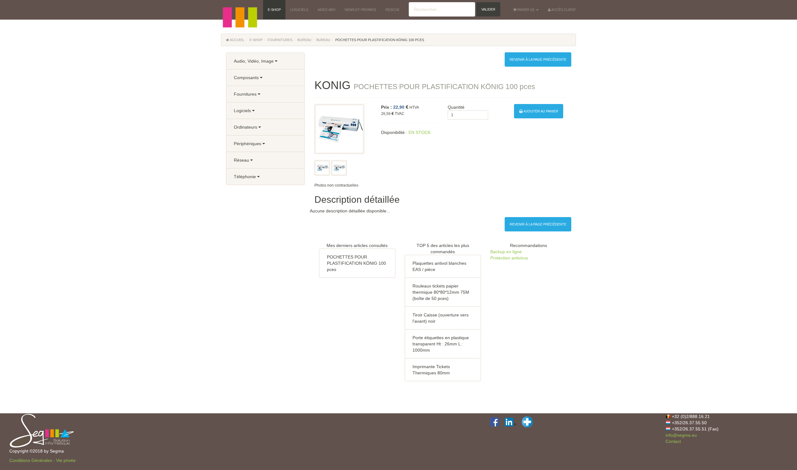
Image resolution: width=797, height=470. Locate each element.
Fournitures (279, 40)
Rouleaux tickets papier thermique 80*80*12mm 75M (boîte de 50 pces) (441, 292)
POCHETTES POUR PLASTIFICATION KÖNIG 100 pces (356, 263)
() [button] (526, 10)
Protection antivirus (509, 257)
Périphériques (248, 143)
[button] (239, 9)
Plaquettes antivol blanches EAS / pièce (439, 266)
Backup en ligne (506, 251)
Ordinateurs (246, 127)
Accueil (236, 40)
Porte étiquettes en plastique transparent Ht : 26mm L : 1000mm (441, 344)
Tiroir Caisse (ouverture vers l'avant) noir (441, 318)
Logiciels (243, 110)
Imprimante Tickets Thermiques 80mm (431, 369)
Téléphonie (245, 176)
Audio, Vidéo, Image (254, 61)
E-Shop (255, 40)
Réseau (242, 160)
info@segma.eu (681, 435)
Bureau (304, 40)
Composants (247, 77)
